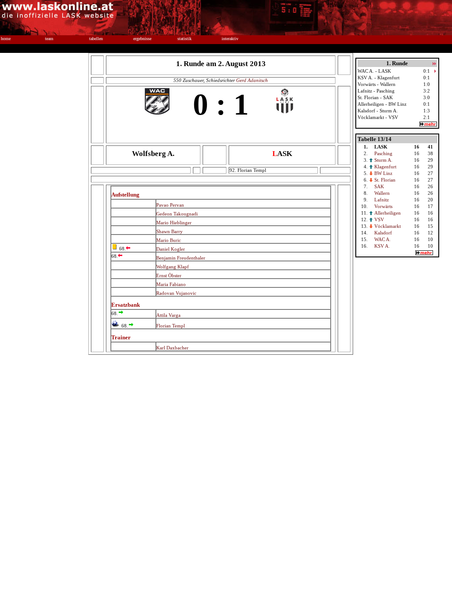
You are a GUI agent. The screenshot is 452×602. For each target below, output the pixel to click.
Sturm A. (383, 160)
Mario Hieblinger (174, 222)
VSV (379, 219)
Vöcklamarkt (387, 226)
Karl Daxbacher (172, 348)
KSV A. (382, 246)
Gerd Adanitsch (252, 80)
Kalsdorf (383, 232)
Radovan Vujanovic (176, 293)
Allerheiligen (387, 213)
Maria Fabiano (171, 284)
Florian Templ (170, 325)
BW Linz (383, 173)
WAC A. (382, 239)
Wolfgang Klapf (172, 266)
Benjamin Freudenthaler (180, 258)
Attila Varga (168, 315)
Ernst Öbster (168, 275)
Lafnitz (381, 199)
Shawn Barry (169, 231)
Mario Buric (168, 240)
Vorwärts (383, 206)
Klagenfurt (385, 166)
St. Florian (385, 180)
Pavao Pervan (170, 205)
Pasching (383, 153)
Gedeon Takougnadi (177, 214)
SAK (379, 186)
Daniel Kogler (170, 249)
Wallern (382, 193)
